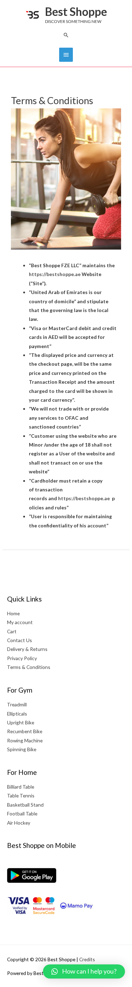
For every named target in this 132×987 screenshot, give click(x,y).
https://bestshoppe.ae (55, 274)
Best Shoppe (76, 11)
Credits (87, 959)
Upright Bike (20, 722)
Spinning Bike (21, 749)
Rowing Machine (25, 740)
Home (13, 613)
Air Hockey (18, 823)
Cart (12, 631)
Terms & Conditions (28, 667)
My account (20, 622)
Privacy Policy (22, 658)
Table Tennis (20, 795)
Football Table (22, 813)
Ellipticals (17, 714)
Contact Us (19, 640)
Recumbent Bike (24, 731)
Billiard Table (20, 787)
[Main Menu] (66, 55)
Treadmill (17, 704)
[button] (66, 35)
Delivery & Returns (27, 649)
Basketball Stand (25, 805)
